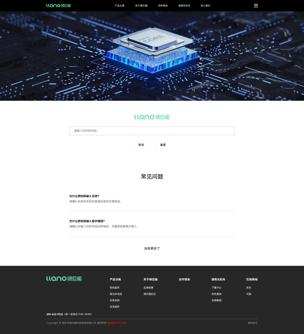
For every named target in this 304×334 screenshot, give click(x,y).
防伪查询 (216, 294)
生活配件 (115, 306)
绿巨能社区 (150, 294)
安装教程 (216, 300)
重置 (163, 145)
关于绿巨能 (141, 5)
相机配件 (115, 287)
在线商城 (252, 279)
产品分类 (120, 5)
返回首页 (253, 322)
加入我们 (205, 5)
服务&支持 (184, 5)
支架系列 (115, 300)
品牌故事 (148, 287)
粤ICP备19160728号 (117, 323)
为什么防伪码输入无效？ (84, 196)
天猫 (248, 294)
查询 (141, 145)
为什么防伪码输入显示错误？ (87, 221)
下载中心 (216, 287)
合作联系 (163, 5)
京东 (248, 287)
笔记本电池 (116, 294)
